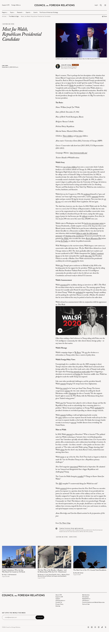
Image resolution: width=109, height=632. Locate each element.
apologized (79, 292)
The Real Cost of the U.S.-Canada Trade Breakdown (89, 570)
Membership (86, 595)
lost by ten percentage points (94, 223)
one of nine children (70, 167)
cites (61, 265)
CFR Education (60, 600)
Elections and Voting (8, 24)
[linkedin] (91, 627)
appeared (69, 434)
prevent (73, 423)
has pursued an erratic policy (80, 372)
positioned (87, 194)
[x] (105, 627)
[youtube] (95, 627)
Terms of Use (86, 604)
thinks (71, 85)
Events (35, 12)
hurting (77, 374)
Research (19, 12)
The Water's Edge (65, 523)
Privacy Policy (59, 604)
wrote (62, 457)
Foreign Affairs (15, 5)
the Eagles (64, 241)
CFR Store (85, 600)
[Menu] (105, 5)
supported (95, 197)
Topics (12, 12)
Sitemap (58, 606)
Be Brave (78, 352)
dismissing (72, 393)
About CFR (59, 595)
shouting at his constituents (74, 236)
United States (73, 536)
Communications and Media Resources (93, 602)
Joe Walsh (64, 238)
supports (63, 384)
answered (63, 488)
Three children (68, 136)
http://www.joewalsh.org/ (78, 153)
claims (62, 450)
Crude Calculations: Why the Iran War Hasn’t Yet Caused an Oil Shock (13, 571)
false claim (88, 256)
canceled (74, 261)
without (84, 216)
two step (79, 136)
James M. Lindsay (66, 65)
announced (64, 285)
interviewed (74, 467)
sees (86, 352)
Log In (96, 5)
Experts (28, 12)
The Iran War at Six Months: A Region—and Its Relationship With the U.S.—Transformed (52, 571)
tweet (69, 83)
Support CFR (5, 5)
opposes (67, 391)
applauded (98, 408)
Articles (4, 16)
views (60, 418)
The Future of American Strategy (48, 12)
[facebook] (88, 627)
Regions (4, 12)
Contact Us (59, 602)
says (94, 268)
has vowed (63, 388)
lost (75, 199)
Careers (58, 598)
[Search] (100, 5)
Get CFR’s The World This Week (14, 613)
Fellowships (85, 597)
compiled (80, 476)
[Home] (55, 5)
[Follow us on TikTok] (102, 627)
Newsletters (85, 598)
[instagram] (98, 627)
